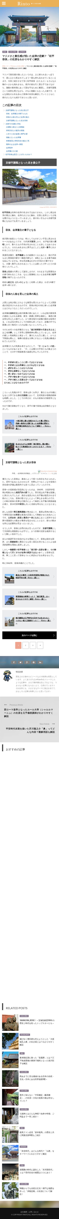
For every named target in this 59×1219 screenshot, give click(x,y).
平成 (22, 1165)
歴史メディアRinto (8, 66)
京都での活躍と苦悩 (13, 124)
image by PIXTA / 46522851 (48, 207)
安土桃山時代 (25, 1035)
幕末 (4, 52)
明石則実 (19, 672)
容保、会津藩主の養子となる (17, 114)
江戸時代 (22, 52)
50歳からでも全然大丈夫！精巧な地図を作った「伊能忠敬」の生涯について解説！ (37, 1191)
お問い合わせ (34, 1212)
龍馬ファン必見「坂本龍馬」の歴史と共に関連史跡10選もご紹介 (37, 1133)
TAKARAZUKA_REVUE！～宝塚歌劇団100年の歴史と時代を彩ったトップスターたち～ (37, 1021)
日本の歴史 (12, 52)
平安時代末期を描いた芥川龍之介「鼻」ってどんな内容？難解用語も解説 (30, 730)
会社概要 (23, 1212)
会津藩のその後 (12, 151)
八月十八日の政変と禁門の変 (17, 134)
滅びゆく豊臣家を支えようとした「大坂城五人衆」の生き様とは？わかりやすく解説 (37, 1041)
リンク (50, 473)
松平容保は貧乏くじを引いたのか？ (19, 154)
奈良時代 (23, 1147)
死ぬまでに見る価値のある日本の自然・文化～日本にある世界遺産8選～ (37, 1077)
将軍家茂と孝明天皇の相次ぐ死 (17, 141)
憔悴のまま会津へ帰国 (14, 144)
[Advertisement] (29, 879)
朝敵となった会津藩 (13, 137)
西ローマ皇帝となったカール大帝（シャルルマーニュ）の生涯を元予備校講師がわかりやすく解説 (28, 713)
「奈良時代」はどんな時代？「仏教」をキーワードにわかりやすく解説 (37, 1152)
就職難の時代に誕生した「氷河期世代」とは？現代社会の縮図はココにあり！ (37, 1171)
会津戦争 (9, 148)
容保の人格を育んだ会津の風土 (17, 117)
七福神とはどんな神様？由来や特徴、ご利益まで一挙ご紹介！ (37, 1115)
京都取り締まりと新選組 (15, 127)
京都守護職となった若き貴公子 (17, 110)
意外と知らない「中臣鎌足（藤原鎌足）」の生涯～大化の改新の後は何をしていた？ (37, 1097)
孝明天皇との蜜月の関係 (15, 130)
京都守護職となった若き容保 (17, 120)
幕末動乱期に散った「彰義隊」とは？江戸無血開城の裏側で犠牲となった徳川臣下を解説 (37, 1060)
